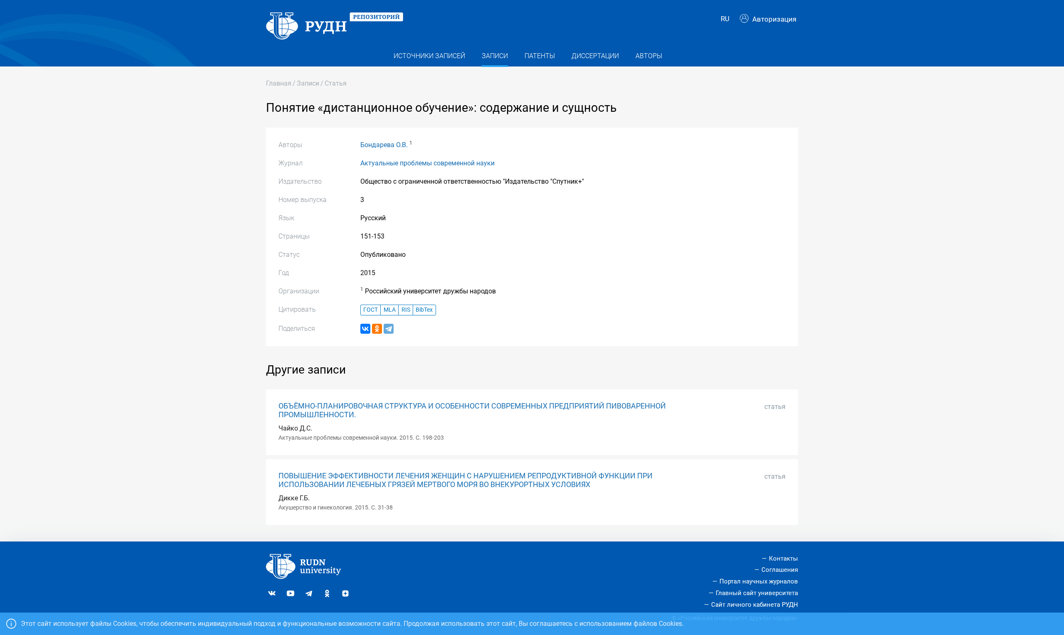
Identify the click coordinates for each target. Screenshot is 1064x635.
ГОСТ (370, 309)
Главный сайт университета (757, 593)
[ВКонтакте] (365, 329)
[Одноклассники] (377, 329)
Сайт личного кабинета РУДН (754, 604)
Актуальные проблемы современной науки (427, 163)
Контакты (783, 558)
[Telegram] (389, 329)
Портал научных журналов (758, 581)
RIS (405, 309)
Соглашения (779, 569)
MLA (390, 309)
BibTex (424, 309)
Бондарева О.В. (384, 145)
